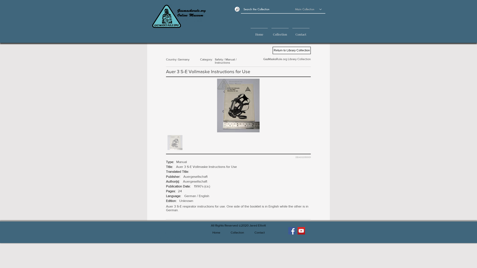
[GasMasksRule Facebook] (292, 230)
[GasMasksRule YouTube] (301, 230)
